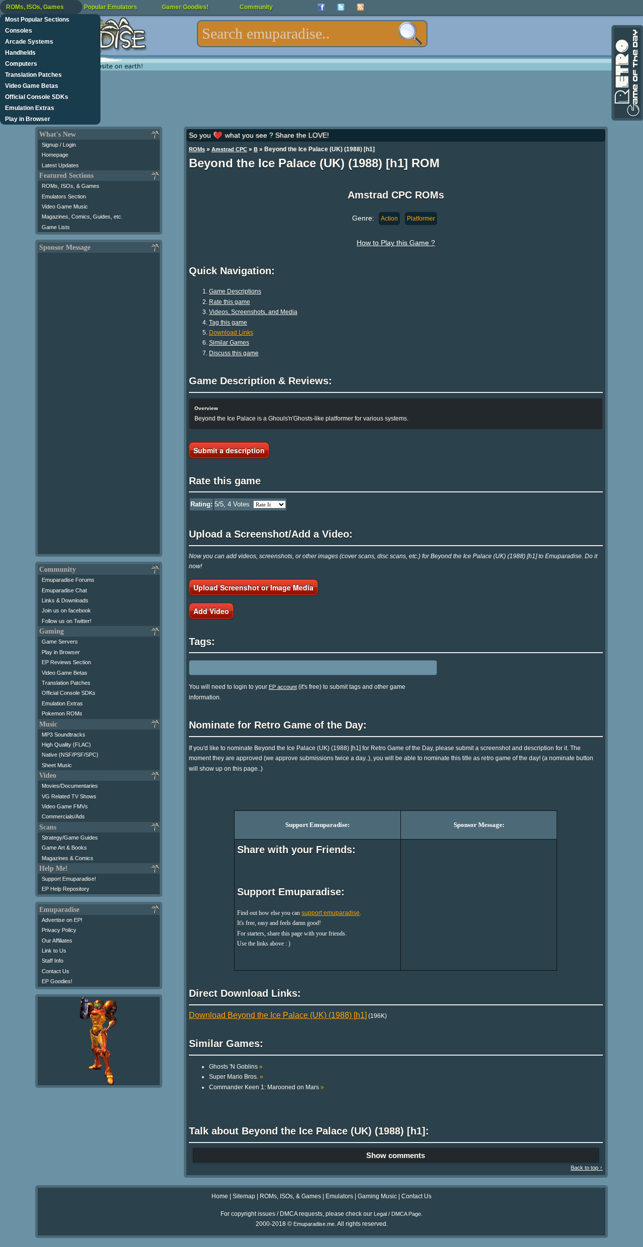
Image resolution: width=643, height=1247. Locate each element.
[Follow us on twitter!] (341, 7)
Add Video (211, 611)
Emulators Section (64, 196)
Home (219, 1196)
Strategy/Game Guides (70, 838)
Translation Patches (33, 74)
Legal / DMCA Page (397, 1214)
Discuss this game (234, 353)
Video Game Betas (31, 85)
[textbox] (312, 33)
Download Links (231, 332)
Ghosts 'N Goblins (236, 1066)
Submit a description (229, 450)
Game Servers (60, 642)
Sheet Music (57, 765)
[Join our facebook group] (321, 7)
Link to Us (54, 951)
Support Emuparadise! (69, 879)
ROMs (197, 149)
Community (256, 7)
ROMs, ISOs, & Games (70, 186)
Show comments (395, 1155)
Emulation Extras (29, 108)
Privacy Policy (59, 930)
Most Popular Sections (37, 19)
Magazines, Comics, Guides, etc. (82, 217)
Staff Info (52, 961)
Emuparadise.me (314, 1224)
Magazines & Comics (67, 858)
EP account (283, 687)
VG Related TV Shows (69, 796)
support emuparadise (330, 912)
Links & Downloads (65, 600)
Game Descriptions (235, 291)
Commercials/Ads (63, 816)
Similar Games (229, 342)
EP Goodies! (57, 981)
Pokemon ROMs (62, 713)
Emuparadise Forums (68, 580)
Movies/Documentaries (70, 786)
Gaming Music (377, 1196)
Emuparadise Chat (64, 590)
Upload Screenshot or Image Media (253, 587)
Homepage (55, 155)
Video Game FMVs (65, 806)
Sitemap (244, 1196)
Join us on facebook (66, 610)
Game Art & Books (64, 848)
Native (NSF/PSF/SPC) (70, 755)
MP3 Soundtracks (63, 735)
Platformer (421, 218)
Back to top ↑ (587, 1168)
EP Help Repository (65, 889)
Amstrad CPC (229, 149)
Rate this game (229, 301)
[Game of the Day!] (626, 73)
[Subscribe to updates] (360, 7)
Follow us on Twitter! (66, 621)
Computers (21, 63)
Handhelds (20, 52)
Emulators (339, 1196)
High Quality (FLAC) (66, 745)
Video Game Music (65, 206)
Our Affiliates (57, 941)
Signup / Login (59, 145)
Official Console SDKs (36, 96)
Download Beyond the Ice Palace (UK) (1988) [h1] (278, 1015)
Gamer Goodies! (185, 7)
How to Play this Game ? (396, 243)
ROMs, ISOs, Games (35, 7)
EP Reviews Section (66, 662)
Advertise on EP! (62, 920)
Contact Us (55, 971)
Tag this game (228, 322)
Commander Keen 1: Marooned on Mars (266, 1087)
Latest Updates (60, 165)
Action (389, 218)
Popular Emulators (110, 7)
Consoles (18, 30)
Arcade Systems (29, 41)
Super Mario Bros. (236, 1076)
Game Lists (56, 227)
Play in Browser (27, 119)
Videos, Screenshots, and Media (253, 312)
